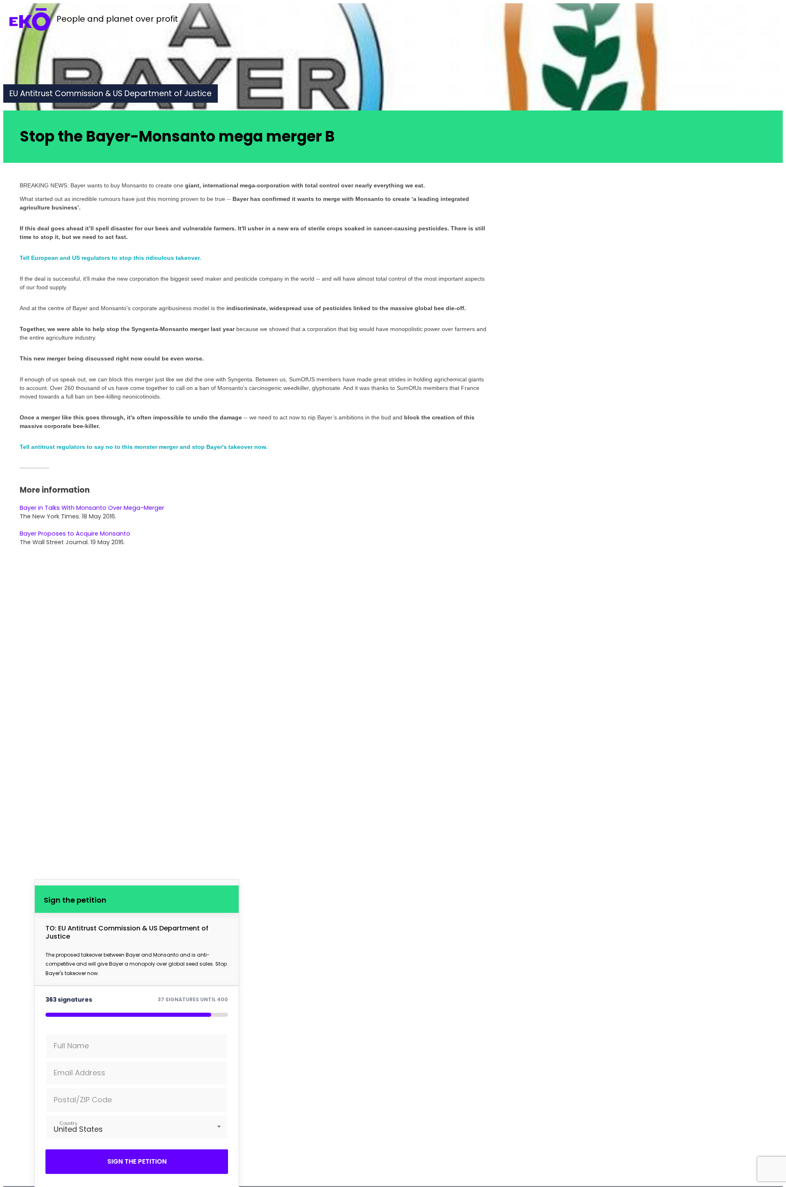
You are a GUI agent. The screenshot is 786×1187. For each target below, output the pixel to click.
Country (68, 1123)
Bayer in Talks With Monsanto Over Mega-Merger (92, 508)
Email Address (79, 1073)
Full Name (71, 1046)
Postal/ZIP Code (83, 1100)
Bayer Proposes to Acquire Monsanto (75, 533)
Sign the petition (137, 1161)
